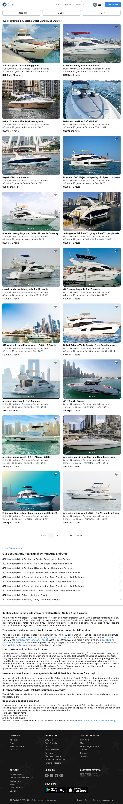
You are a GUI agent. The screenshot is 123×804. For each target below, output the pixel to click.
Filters (20, 13)
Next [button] (79, 535)
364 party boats (19, 645)
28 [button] (71, 535)
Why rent (49, 740)
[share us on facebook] (51, 775)
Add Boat (113, 4)
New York (84, 740)
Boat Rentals (51, 743)
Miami (83, 743)
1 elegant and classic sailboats (57, 637)
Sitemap (96, 800)
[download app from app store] (77, 790)
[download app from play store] (55, 790)
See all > (84, 756)
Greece (83, 753)
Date (57, 4)
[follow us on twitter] (47, 775)
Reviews (49, 753)
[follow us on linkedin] (61, 775)
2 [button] (57, 535)
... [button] (64, 535)
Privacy (78, 800)
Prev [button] (43, 535)
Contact (13, 749)
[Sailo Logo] (4, 4)
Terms (87, 800)
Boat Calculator (52, 749)
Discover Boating (53, 756)
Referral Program (53, 763)
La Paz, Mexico (17, 774)
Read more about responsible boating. (97, 720)
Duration (67, 4)
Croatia (83, 749)
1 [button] (51, 535)
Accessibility (107, 800)
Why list (48, 746)
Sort (103, 13)
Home (5, 548)
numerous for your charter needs (32, 640)
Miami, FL (14, 784)
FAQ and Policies (18, 746)
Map (60, 13)
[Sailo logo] (14, 800)
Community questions (55, 759)
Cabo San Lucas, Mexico (21, 777)
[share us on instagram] (56, 775)
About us (14, 740)
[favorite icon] (55, 27)
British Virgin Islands (89, 746)
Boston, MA (15, 781)
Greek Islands (16, 787)
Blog (12, 743)
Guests (77, 4)
